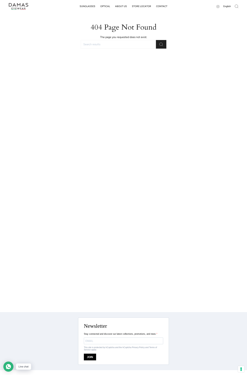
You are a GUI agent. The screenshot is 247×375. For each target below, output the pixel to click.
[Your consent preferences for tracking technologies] (241, 369)
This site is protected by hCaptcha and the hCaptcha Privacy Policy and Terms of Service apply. (120, 348)
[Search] (161, 44)
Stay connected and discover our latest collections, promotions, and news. (120, 334)
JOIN (90, 357)
